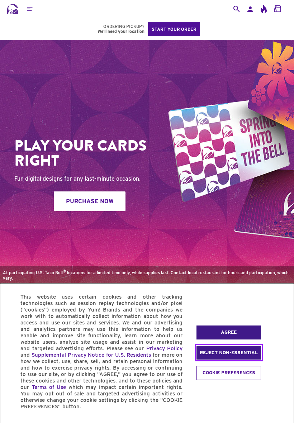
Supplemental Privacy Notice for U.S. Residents (91, 355)
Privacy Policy (164, 348)
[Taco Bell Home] (12, 9)
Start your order (174, 29)
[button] (29, 9)
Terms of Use (49, 387)
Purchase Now (90, 201)
